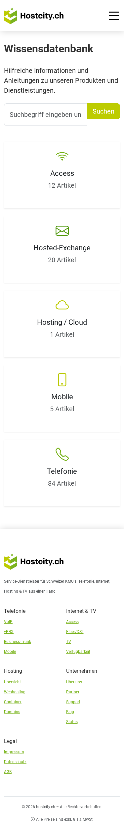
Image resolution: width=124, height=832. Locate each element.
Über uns (74, 682)
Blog (70, 712)
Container (12, 702)
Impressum (14, 752)
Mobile (10, 651)
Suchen (103, 111)
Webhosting (14, 692)
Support (73, 702)
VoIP (8, 621)
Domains (12, 712)
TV (68, 641)
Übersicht (12, 682)
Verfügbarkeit (78, 651)
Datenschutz (15, 761)
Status (72, 721)
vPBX (9, 631)
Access (72, 621)
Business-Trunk (17, 641)
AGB (8, 771)
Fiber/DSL (75, 631)
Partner (72, 692)
